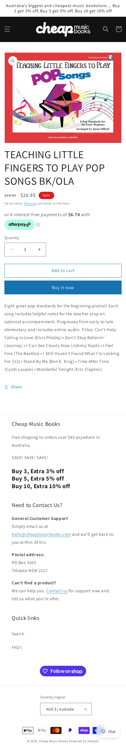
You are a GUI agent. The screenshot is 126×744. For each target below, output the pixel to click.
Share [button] (16, 386)
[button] (7, 29)
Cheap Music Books (53, 741)
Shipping (30, 203)
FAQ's (17, 647)
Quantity (11, 237)
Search (18, 633)
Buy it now (63, 287)
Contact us (57, 590)
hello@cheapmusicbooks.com (41, 534)
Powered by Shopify (84, 741)
